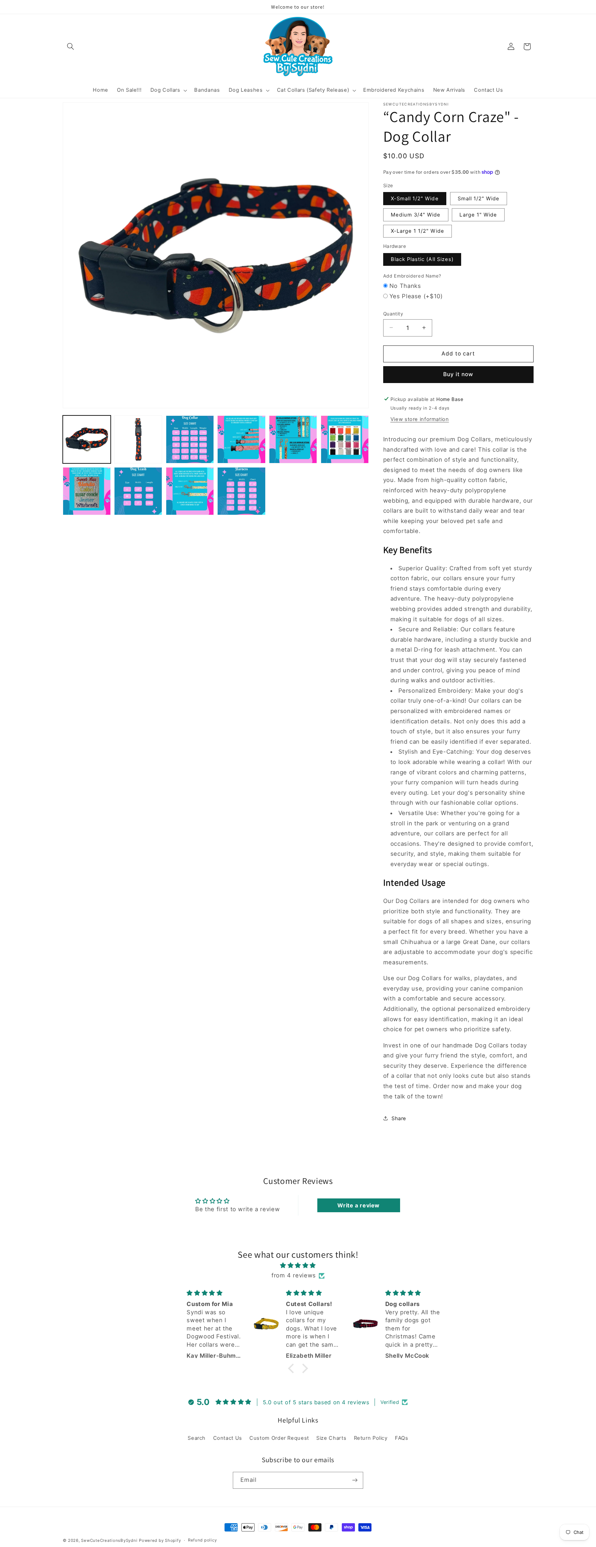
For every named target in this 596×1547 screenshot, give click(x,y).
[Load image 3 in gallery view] (190, 439)
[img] (298, 1265)
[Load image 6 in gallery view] (345, 439)
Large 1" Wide (478, 214)
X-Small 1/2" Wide (415, 198)
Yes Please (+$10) (416, 295)
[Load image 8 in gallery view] (138, 491)
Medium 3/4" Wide (416, 214)
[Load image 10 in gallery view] (241, 491)
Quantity (393, 313)
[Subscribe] (355, 1479)
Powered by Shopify (160, 1540)
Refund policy (202, 1540)
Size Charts (331, 1438)
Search (197, 1438)
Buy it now (458, 374)
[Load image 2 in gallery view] (138, 439)
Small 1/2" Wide (479, 198)
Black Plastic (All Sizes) (422, 259)
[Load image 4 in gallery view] (241, 439)
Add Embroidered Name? (412, 275)
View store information (419, 419)
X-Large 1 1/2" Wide (417, 231)
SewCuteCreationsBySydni (109, 1540)
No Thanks (405, 285)
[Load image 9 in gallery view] (190, 491)
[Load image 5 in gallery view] (293, 439)
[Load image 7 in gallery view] (87, 491)
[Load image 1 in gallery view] (87, 439)
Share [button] (398, 1118)
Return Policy (371, 1438)
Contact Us (227, 1438)
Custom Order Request (279, 1438)
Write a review (358, 1205)
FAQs (401, 1438)
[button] (71, 46)
